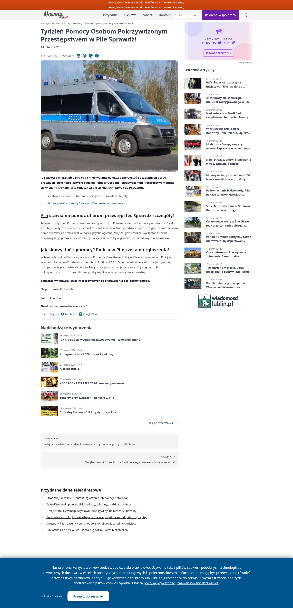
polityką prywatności (159, 583)
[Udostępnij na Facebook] (97, 56)
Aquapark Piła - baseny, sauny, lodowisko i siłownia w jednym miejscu (91, 523)
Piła (48, 196)
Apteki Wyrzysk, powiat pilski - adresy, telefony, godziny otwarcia (88, 504)
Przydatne (110, 15)
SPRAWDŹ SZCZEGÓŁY (218, 53)
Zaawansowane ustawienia (198, 583)
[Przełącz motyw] (246, 15)
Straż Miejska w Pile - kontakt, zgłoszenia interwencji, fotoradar (87, 498)
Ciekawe (130, 15)
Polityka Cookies (51, 596)
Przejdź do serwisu (88, 596)
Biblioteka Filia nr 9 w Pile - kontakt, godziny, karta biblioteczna (87, 530)
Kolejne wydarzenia (160, 422)
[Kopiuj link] (78, 56)
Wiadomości (60, 23)
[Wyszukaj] (195, 15)
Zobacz (147, 15)
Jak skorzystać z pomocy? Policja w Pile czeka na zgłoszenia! (85, 203)
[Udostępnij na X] (91, 56)
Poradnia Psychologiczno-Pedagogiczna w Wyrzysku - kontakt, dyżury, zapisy (96, 517)
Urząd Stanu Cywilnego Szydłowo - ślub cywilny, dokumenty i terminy (91, 511)
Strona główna (47, 23)
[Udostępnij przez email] (85, 56)
